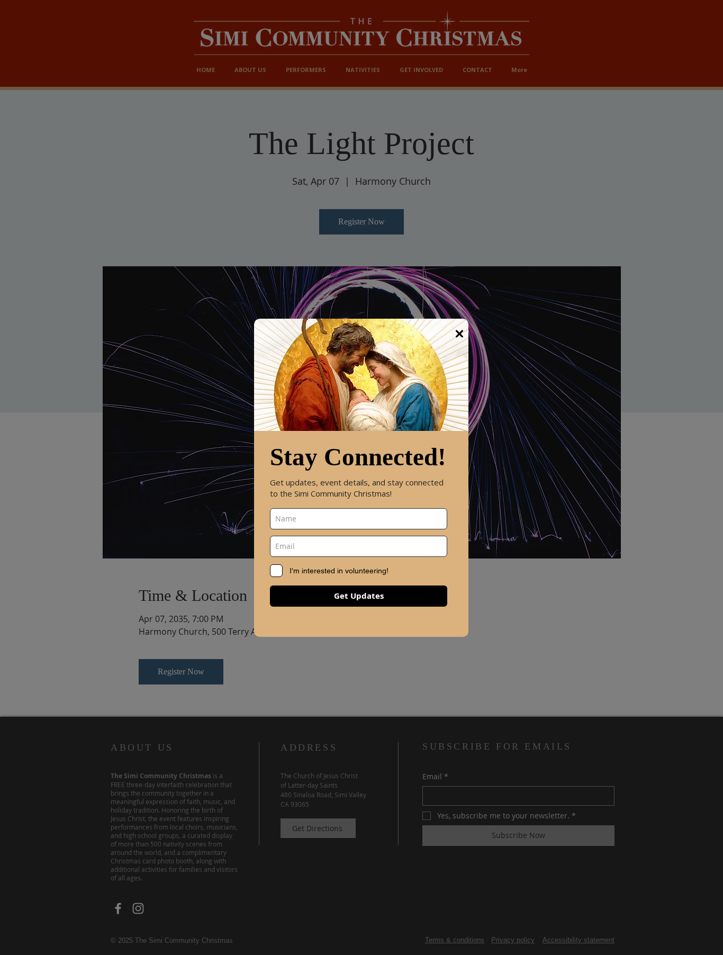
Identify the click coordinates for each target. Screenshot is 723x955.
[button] (459, 333)
